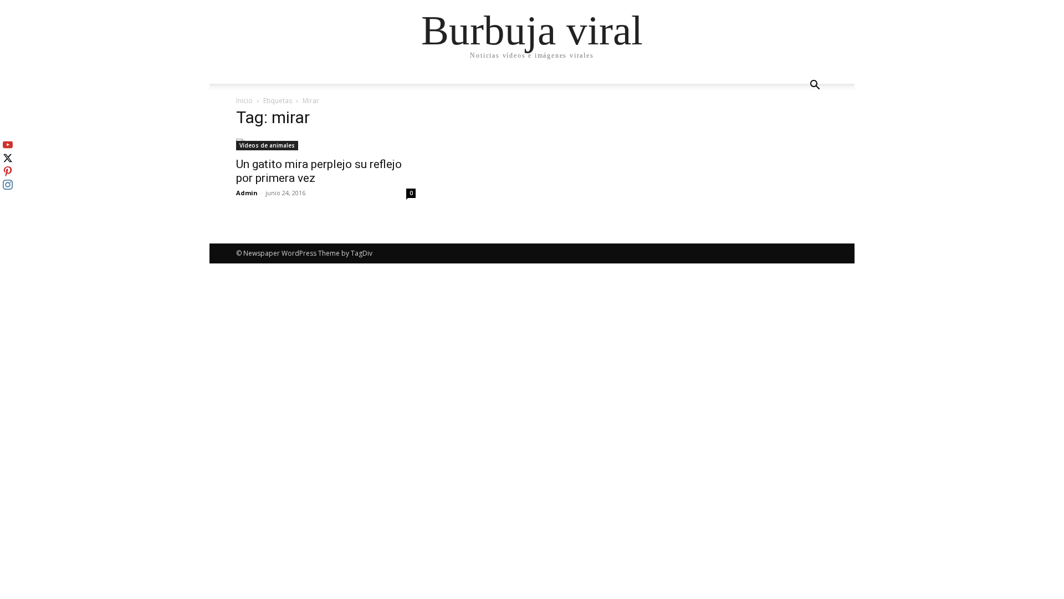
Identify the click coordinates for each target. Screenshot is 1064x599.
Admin (247, 193)
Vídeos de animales (267, 145)
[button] (814, 86)
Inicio (244, 100)
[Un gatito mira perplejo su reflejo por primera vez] (326, 144)
